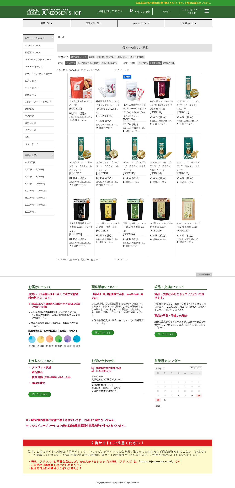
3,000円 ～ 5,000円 (34, 169)
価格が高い (122, 57)
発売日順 (100, 57)
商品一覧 (45, 23)
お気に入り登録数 (136, 57)
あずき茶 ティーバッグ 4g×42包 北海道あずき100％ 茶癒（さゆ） (161, 105)
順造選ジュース (32, 52)
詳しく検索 (143, 11)
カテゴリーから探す (35, 38)
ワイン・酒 (30, 130)
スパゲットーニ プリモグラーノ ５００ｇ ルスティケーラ (80, 166)
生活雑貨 (29, 116)
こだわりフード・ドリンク (38, 102)
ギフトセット (31, 87)
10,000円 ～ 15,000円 (35, 190)
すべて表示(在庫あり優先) (88, 63)
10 (128, 70)
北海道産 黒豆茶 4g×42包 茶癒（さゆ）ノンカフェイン (81, 227)
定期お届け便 (92, 23)
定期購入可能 (168, 63)
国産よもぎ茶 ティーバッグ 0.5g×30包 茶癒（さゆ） (134, 227)
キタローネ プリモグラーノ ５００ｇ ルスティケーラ (134, 166)
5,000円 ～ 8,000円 (34, 176)
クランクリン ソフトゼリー (38, 73)
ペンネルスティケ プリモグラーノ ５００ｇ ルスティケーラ (161, 166)
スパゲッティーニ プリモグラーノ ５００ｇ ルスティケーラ (188, 105)
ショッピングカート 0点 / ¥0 (192, 11)
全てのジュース (32, 45)
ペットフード (31, 144)
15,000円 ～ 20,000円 (35, 197)
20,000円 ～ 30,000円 (35, 204)
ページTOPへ (204, 274)
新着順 (92, 57)
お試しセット (31, 80)
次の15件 (95, 70)
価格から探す (31, 155)
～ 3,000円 (30, 162)
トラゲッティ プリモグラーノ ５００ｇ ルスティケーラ (107, 166)
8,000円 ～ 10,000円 (35, 183)
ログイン (166, 11)
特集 (27, 137)
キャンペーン (139, 23)
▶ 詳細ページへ (77, 120)
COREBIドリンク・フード (38, 59)
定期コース (30, 94)
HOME (61, 37)
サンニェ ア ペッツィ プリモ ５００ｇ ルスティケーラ (189, 166)
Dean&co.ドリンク (34, 66)
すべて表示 (143, 63)
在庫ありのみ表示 (109, 63)
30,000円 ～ (31, 211)
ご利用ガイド (187, 23)
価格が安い (110, 57)
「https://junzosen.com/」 (156, 461)
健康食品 (29, 109)
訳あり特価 (30, 123)
